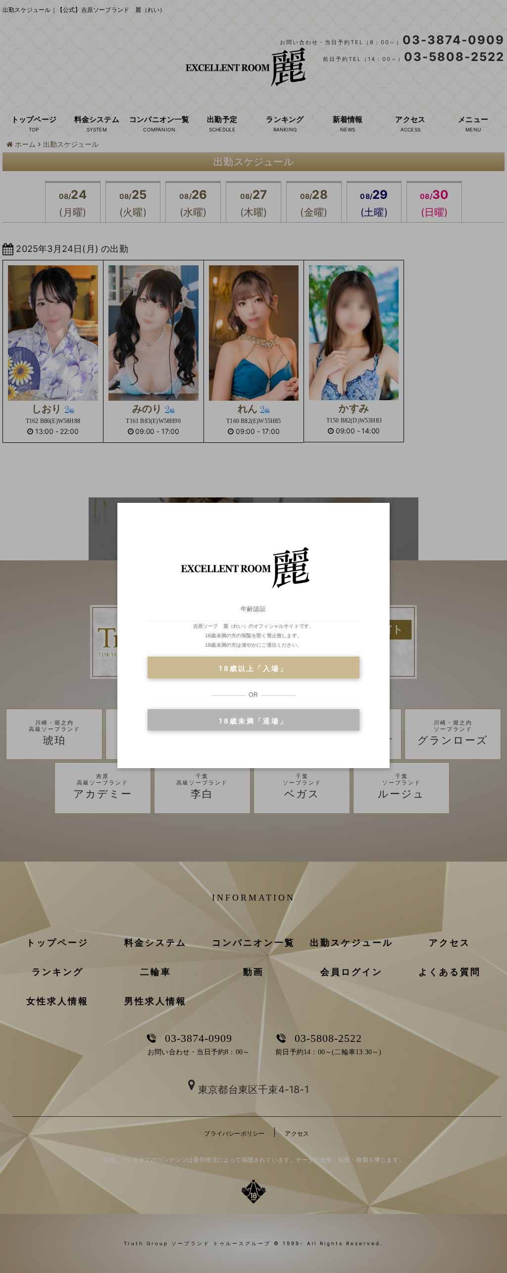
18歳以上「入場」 (253, 668)
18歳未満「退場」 (253, 721)
